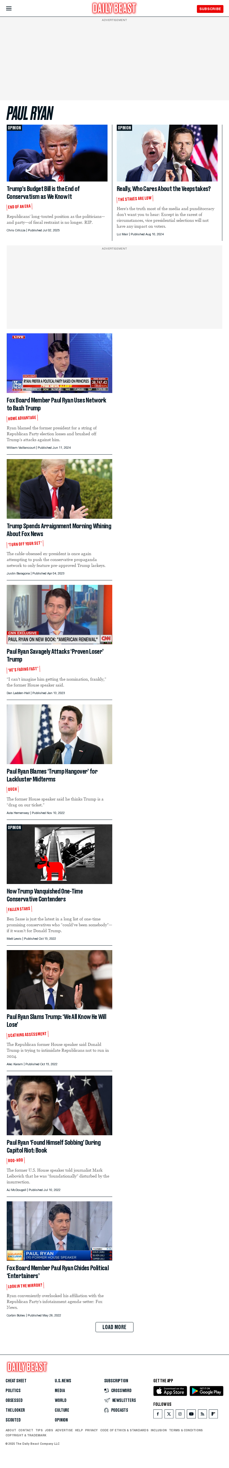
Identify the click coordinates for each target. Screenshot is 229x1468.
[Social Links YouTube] (191, 1415)
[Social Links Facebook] (157, 1415)
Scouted (13, 1420)
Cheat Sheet (16, 1381)
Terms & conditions (186, 1430)
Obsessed (14, 1400)
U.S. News (63, 1381)
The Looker (15, 1410)
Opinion (61, 1420)
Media (60, 1390)
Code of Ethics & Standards (124, 1430)
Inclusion (159, 1430)
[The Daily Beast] (114, 9)
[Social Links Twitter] (168, 1415)
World (60, 1400)
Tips (39, 1430)
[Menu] (13, 8)
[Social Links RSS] (202, 1415)
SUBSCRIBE (210, 9)
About (11, 1430)
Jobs (49, 1430)
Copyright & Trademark (26, 1435)
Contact (25, 1430)
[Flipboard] (213, 1415)
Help (79, 1430)
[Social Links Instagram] (180, 1415)
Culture (62, 1410)
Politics (13, 1390)
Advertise (64, 1430)
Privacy (91, 1430)
